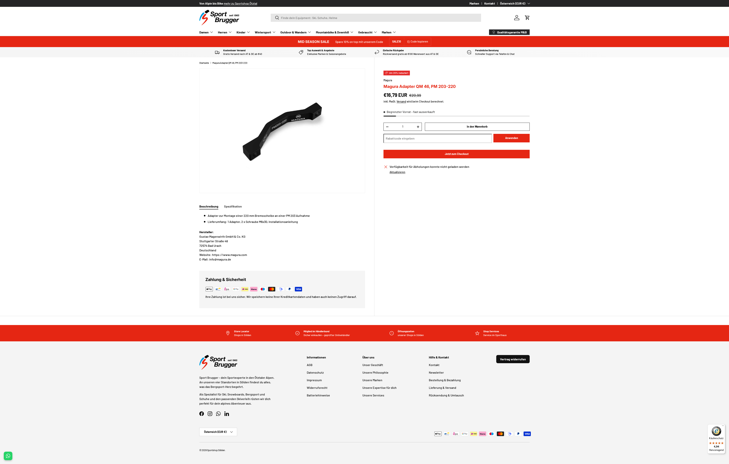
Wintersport (263, 32)
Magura (387, 80)
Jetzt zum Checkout (457, 154)
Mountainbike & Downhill (332, 32)
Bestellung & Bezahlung (445, 380)
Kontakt (489, 3)
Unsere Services (373, 395)
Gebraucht (365, 32)
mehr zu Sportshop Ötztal (240, 3)
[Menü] (723, 426)
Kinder (241, 32)
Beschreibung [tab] (208, 206)
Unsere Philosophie (375, 372)
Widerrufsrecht (317, 387)
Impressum (314, 380)
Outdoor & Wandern (293, 32)
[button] (527, 17)
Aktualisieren (397, 172)
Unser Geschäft (372, 365)
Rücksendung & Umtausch (446, 395)
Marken (474, 3)
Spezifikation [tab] (233, 206)
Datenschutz (315, 372)
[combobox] (376, 18)
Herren (222, 32)
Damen (204, 32)
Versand (401, 101)
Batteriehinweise (318, 395)
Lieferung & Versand (442, 387)
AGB (309, 365)
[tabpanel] (282, 218)
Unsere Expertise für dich (379, 387)
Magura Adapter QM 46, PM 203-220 (229, 63)
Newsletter (436, 372)
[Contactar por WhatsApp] (8, 456)
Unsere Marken (372, 380)
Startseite (204, 63)
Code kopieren (419, 41)
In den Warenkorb (477, 126)
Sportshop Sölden (216, 450)
